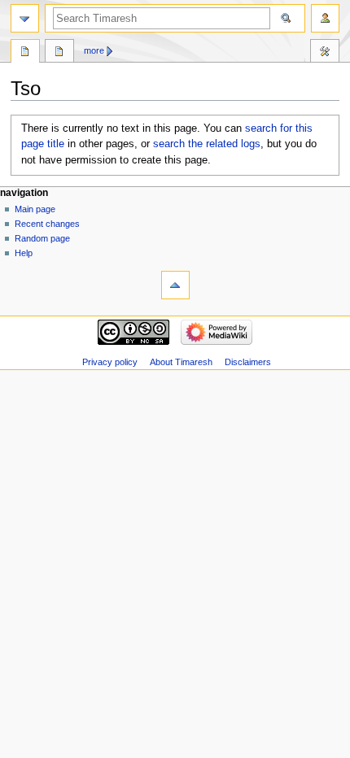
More (94, 50)
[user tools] (325, 18)
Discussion (59, 53)
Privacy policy (110, 362)
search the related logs (206, 144)
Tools (325, 53)
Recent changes (47, 224)
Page (25, 53)
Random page (42, 238)
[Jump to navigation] (25, 18)
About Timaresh (181, 362)
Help (24, 253)
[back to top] (175, 285)
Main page (35, 209)
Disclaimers (248, 362)
